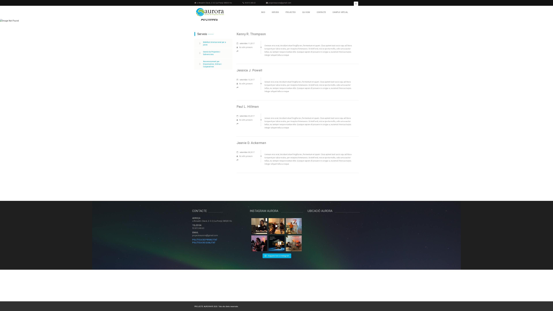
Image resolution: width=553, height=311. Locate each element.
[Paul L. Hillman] (238, 124)
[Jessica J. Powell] (238, 88)
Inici (263, 12)
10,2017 (247, 80)
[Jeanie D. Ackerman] (238, 160)
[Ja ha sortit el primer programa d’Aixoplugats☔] (294, 226)
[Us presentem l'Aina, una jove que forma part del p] (259, 226)
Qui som (306, 12)
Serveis (275, 12)
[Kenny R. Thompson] (238, 51)
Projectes (291, 12)
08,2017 (247, 152)
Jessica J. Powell (249, 70)
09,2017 (247, 116)
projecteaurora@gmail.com (280, 3)
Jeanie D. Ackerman (251, 143)
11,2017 (247, 43)
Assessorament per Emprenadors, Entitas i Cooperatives (212, 64)
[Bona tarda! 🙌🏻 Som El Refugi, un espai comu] (276, 243)
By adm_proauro (246, 47)
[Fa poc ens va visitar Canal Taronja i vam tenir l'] (276, 226)
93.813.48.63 (250, 3)
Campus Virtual (340, 12)
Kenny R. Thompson (251, 34)
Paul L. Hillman (248, 106)
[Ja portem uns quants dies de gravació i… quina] (259, 243)
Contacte (321, 12)
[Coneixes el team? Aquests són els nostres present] (294, 243)
